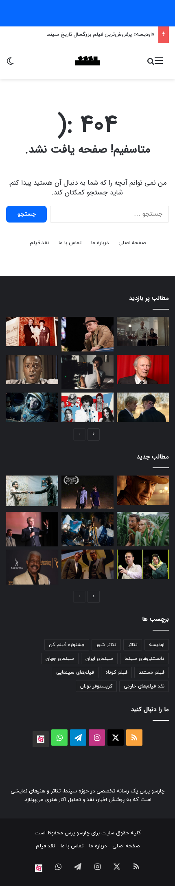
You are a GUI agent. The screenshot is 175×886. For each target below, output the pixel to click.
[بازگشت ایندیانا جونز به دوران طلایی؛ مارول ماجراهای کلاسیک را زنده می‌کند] (143, 490)
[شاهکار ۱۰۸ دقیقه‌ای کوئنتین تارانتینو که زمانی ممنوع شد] (87, 564)
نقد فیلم (39, 243)
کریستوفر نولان (96, 686)
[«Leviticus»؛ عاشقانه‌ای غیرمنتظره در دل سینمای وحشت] (143, 407)
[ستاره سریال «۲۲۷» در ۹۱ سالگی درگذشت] (32, 567)
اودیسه (156, 645)
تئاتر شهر (106, 645)
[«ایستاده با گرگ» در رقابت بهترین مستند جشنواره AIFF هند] (143, 564)
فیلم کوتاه (116, 672)
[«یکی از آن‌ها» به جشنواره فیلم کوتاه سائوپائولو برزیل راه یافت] (87, 492)
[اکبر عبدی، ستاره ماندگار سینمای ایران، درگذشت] (87, 334)
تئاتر (133, 645)
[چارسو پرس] (87, 61)
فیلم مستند (151, 672)
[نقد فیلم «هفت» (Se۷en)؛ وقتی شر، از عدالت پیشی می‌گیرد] (143, 331)
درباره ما (100, 243)
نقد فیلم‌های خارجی (144, 686)
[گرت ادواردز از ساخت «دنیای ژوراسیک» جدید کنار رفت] (143, 529)
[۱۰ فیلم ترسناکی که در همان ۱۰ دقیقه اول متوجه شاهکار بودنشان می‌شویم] (32, 369)
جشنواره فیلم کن (67, 645)
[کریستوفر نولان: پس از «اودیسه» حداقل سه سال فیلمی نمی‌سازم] (32, 529)
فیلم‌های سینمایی (75, 672)
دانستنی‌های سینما (144, 658)
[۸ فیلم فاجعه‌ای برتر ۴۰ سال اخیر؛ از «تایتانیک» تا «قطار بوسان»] (32, 407)
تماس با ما (70, 243)
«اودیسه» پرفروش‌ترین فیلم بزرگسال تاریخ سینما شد (95, 34)
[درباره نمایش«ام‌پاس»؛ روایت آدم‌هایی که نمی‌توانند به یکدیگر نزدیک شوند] (32, 491)
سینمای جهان (60, 658)
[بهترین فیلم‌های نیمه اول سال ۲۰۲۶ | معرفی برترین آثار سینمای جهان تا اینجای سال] (87, 407)
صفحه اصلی (132, 243)
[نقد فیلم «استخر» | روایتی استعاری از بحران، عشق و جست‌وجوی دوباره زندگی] (87, 372)
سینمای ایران (99, 658)
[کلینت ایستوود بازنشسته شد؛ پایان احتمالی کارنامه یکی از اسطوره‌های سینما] (143, 369)
